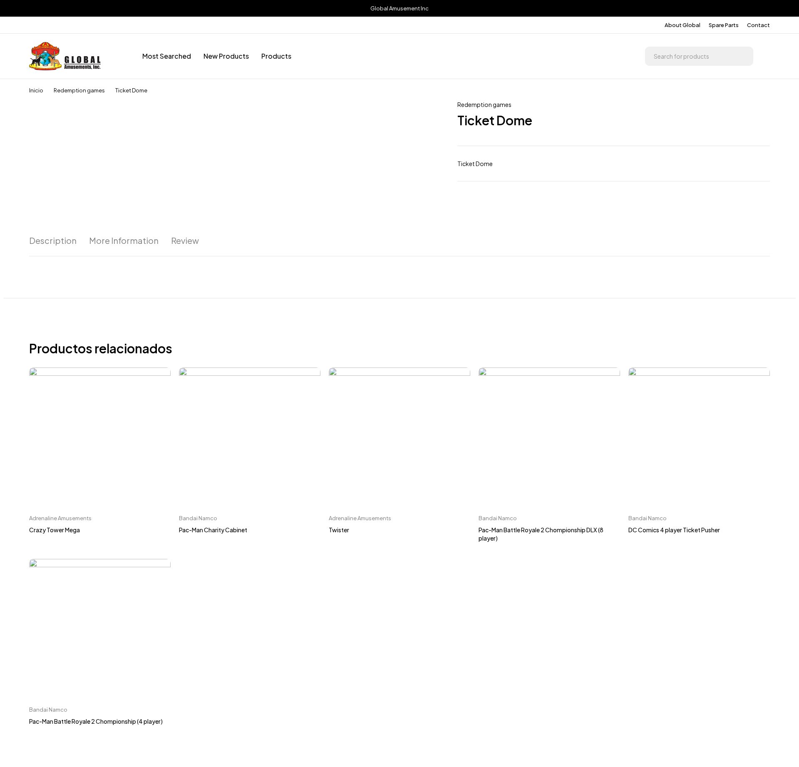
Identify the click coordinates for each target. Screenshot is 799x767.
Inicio (36, 90)
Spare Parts (724, 25)
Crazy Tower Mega (54, 530)
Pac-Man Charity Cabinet (213, 530)
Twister (339, 530)
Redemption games (79, 90)
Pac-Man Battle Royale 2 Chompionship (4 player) (96, 721)
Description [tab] (53, 241)
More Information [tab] (124, 241)
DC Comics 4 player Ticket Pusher (674, 530)
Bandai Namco (198, 518)
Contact (758, 25)
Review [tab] (185, 241)
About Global (682, 25)
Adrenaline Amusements (60, 518)
